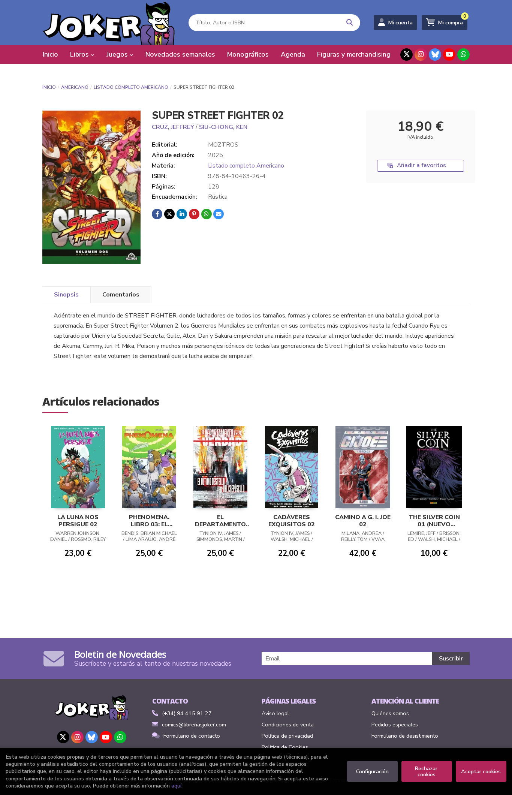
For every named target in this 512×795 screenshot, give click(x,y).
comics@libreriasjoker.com (194, 724)
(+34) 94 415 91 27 (187, 713)
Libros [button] (80, 54)
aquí (176, 785)
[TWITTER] (406, 54)
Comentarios (120, 294)
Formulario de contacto (191, 736)
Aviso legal (275, 713)
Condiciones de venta (288, 724)
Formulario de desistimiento (404, 736)
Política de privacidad (287, 736)
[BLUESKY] (435, 54)
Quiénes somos (390, 713)
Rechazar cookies (427, 771)
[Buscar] (350, 22)
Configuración (372, 771)
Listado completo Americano (131, 87)
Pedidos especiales (394, 724)
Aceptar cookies (481, 771)
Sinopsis (66, 294)
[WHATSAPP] (463, 54)
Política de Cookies (285, 747)
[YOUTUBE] (449, 54)
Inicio (49, 87)
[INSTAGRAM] (421, 54)
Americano (74, 87)
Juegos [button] (118, 54)
